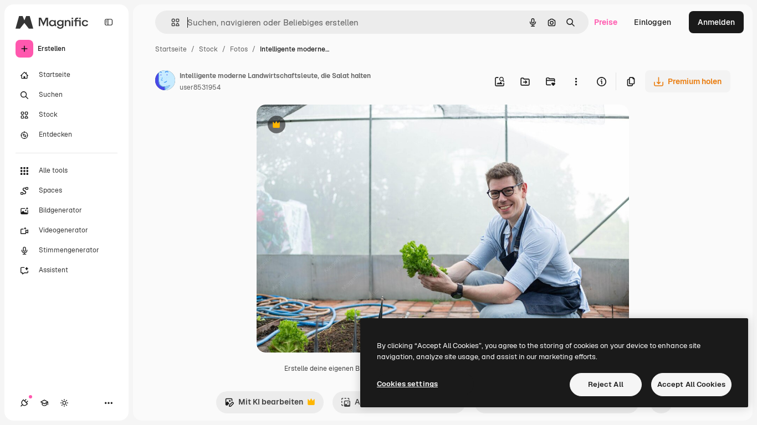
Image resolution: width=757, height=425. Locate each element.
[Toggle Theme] (64, 403)
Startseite (171, 49)
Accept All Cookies (691, 384)
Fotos (239, 49)
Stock (208, 49)
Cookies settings (407, 383)
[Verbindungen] (24, 403)
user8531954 (200, 87)
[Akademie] (44, 403)
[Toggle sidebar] (108, 22)
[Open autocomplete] (171, 22)
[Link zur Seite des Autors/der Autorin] (165, 82)
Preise (605, 22)
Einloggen (652, 22)
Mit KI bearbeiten (263, 405)
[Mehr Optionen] (576, 81)
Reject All (605, 384)
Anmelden (716, 22)
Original (327, 126)
